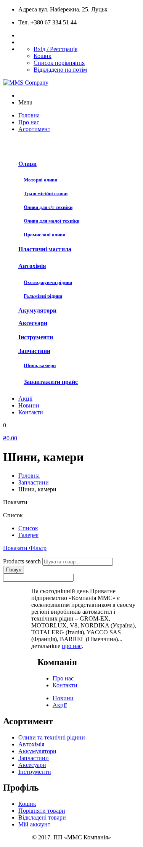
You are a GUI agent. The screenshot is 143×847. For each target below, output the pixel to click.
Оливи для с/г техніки (48, 207)
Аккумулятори (37, 751)
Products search (22, 561)
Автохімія (32, 266)
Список (28, 528)
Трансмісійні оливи (45, 193)
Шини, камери (40, 365)
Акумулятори (37, 310)
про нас (72, 646)
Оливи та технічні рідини (51, 737)
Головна (29, 475)
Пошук (13, 570)
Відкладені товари (42, 817)
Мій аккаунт (34, 824)
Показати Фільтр (25, 548)
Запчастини (34, 351)
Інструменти (35, 337)
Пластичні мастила (44, 249)
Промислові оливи (44, 234)
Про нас (63, 678)
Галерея (28, 535)
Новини (63, 698)
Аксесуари (32, 323)
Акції (60, 705)
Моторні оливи (40, 180)
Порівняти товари (41, 810)
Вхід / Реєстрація (55, 49)
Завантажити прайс (51, 382)
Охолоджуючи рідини (48, 282)
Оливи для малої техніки (51, 221)
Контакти (65, 685)
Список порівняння (59, 62)
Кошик (42, 56)
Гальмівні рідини (43, 296)
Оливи (27, 163)
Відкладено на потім (60, 69)
